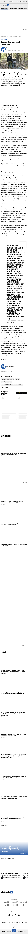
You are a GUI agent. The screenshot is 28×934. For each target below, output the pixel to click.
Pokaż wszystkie (5, 387)
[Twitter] (12, 915)
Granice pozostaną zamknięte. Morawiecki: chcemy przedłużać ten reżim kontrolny (13, 166)
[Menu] (26, 5)
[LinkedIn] (15, 915)
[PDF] (11, 371)
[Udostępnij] (26, 926)
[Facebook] (9, 915)
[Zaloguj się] (23, 5)
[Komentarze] (14, 927)
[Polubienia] (2, 927)
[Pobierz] (22, 50)
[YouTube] (18, 915)
